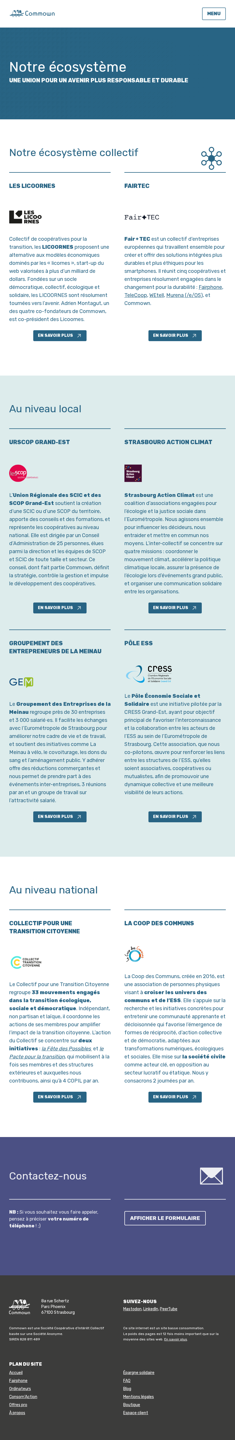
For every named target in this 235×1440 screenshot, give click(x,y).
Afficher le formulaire (165, 1218)
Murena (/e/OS (183, 295)
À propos (17, 1412)
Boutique (131, 1404)
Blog (127, 1388)
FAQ (126, 1380)
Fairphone (210, 287)
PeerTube (168, 1309)
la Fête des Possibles (67, 1048)
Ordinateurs (20, 1388)
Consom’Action (23, 1396)
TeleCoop (135, 295)
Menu (214, 13)
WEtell (156, 295)
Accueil (16, 1372)
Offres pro (18, 1404)
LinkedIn (150, 1309)
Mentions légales (138, 1396)
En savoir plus (55, 335)
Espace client (135, 1412)
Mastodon (132, 1309)
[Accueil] (32, 13)
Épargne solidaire (138, 1372)
